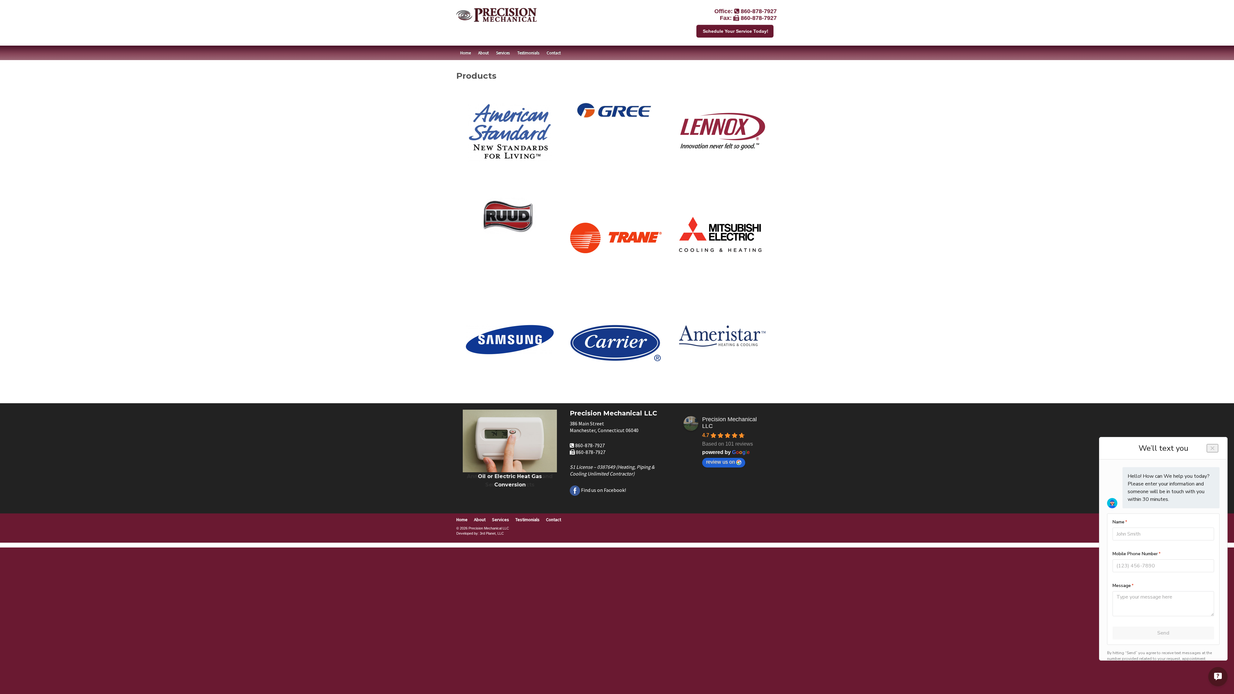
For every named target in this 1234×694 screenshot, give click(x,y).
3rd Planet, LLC (492, 533)
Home (465, 53)
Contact (554, 53)
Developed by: (467, 533)
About (483, 53)
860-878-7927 (759, 11)
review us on (720, 462)
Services (503, 53)
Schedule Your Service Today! (735, 31)
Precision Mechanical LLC (729, 422)
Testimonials (528, 53)
